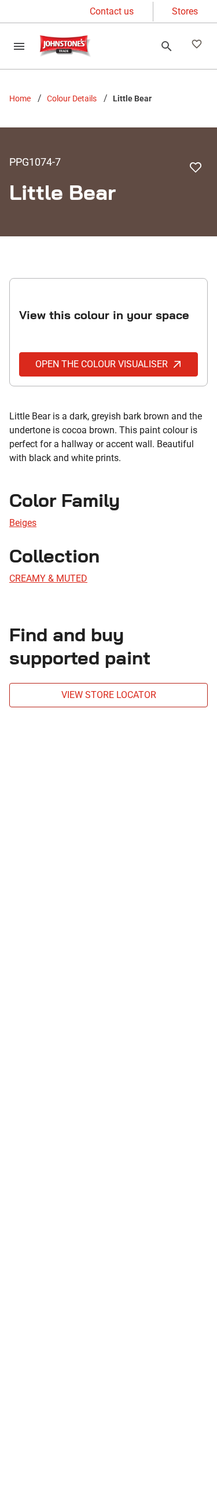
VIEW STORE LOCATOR (108, 694)
